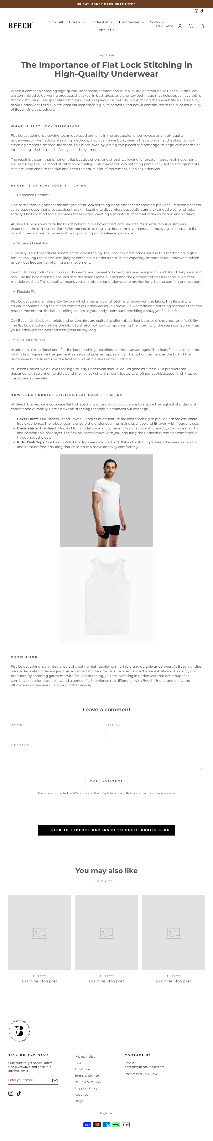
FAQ (78, 1063)
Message (20, 745)
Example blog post (39, 981)
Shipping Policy (86, 1088)
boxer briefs (97, 419)
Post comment (106, 780)
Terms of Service (154, 793)
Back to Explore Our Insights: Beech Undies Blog (109, 830)
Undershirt (100, 22)
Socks (155, 22)
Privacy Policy (124, 793)
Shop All (56, 22)
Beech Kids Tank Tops (71, 442)
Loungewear (130, 22)
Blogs (79, 1101)
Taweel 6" (103, 272)
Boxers (75, 22)
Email (114, 724)
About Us (106, 30)
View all (106, 881)
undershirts (102, 428)
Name (16, 724)
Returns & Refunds (88, 1082)
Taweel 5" (79, 272)
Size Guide (82, 1069)
